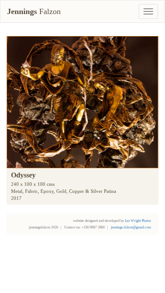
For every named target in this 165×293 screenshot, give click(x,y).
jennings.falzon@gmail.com (131, 227)
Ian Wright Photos (138, 221)
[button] (18, 102)
